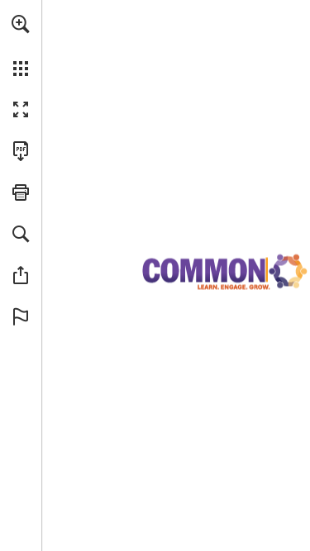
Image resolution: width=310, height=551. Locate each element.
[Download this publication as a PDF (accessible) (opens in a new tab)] (20, 151)
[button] (20, 24)
